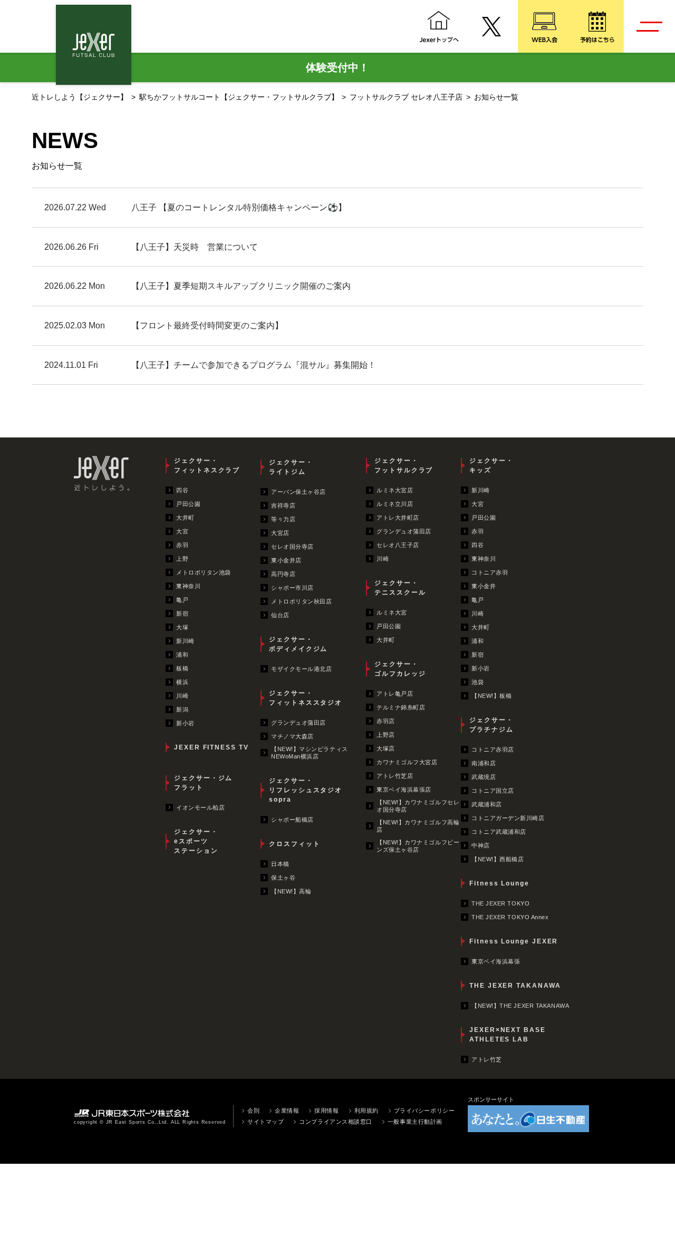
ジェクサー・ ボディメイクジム (298, 644)
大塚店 (386, 748)
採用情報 (326, 1110)
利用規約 (366, 1110)
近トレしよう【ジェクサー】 (80, 97)
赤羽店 (386, 721)
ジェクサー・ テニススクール (400, 587)
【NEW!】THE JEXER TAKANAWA (520, 1005)
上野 (182, 559)
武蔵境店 (483, 777)
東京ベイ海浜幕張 (495, 961)
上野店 (386, 735)
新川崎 (185, 641)
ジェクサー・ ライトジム (291, 467)
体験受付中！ (337, 67)
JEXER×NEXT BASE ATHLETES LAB (507, 1034)
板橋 (182, 668)
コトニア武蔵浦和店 (498, 832)
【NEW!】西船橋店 (497, 859)
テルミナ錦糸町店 (401, 707)
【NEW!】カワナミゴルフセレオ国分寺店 (418, 806)
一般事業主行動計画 (415, 1121)
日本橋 (280, 864)
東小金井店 (286, 560)
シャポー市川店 (292, 588)
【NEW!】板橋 (491, 696)
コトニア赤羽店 (492, 749)
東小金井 (483, 586)
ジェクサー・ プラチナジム (491, 724)
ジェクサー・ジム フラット (203, 782)
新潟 (182, 709)
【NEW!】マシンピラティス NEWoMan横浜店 (309, 753)
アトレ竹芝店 (395, 776)
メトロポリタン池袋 (203, 572)
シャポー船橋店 (292, 819)
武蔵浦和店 (486, 804)
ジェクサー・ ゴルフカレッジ (400, 668)
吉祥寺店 (283, 505)
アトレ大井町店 (398, 517)
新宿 (182, 613)
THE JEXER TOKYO (500, 903)
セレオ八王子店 (398, 545)
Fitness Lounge (499, 883)
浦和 (182, 654)
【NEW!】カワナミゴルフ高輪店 (418, 826)
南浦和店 (483, 763)
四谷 (182, 490)
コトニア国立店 (492, 790)
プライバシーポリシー (424, 1110)
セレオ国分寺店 (292, 546)
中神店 (480, 845)
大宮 (182, 531)
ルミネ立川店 (395, 504)
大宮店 (280, 533)
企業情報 (287, 1110)
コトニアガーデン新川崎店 (508, 818)
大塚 (182, 627)
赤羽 (182, 545)
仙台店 (280, 615)
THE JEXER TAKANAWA (515, 985)
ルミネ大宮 (392, 612)
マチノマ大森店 (292, 736)
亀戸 (182, 600)
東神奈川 (188, 586)
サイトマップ (265, 1121)
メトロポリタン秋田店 (301, 601)
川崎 (182, 696)
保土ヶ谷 (283, 877)
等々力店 (283, 519)
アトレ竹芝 (486, 1059)
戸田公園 (188, 504)
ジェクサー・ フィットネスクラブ (207, 465)
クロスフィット (294, 844)
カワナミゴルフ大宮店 (407, 762)
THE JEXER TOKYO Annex (510, 917)
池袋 (477, 682)
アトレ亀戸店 (395, 693)
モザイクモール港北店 (301, 669)
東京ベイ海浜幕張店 (404, 789)
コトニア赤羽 (489, 572)
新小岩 (185, 723)
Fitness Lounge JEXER (513, 941)
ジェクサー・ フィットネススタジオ (305, 697)
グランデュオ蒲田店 (298, 722)
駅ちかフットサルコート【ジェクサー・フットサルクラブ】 (239, 97)
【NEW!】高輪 (291, 891)
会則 (253, 1110)
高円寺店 (283, 574)
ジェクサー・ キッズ (491, 465)
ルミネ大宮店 (395, 490)
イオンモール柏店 (200, 807)
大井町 (185, 517)
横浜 (182, 682)
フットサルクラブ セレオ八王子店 (406, 97)
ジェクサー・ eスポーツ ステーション (196, 841)
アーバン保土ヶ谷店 (298, 492)
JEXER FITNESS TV (211, 747)
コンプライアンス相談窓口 (335, 1121)
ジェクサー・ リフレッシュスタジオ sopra (305, 790)
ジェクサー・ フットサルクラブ (403, 465)
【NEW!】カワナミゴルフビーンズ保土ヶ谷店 (418, 846)
